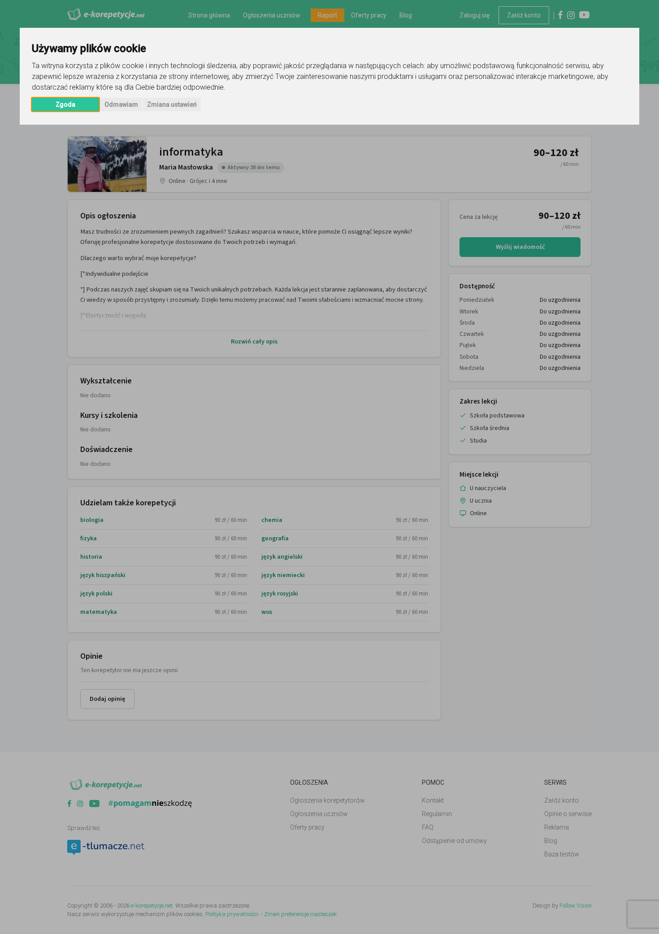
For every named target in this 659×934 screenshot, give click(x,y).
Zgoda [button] (65, 104)
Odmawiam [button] (121, 104)
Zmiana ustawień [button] (172, 104)
